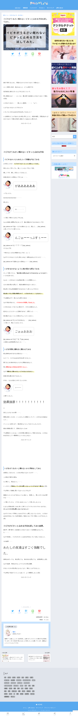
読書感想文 (6, 696)
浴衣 (33, 691)
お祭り (27, 677)
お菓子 (31, 677)
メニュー (7, 714)
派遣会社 (28, 691)
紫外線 (21, 693)
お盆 (23, 677)
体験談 (5, 688)
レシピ (21, 685)
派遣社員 (25, 7)
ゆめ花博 (13, 680)
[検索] (74, 136)
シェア (54, 714)
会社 (29, 685)
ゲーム (33, 680)
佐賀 (33, 685)
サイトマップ (50, 7)
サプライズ (6, 682)
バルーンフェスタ (8, 685)
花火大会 (32, 693)
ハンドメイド (33, 7)
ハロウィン (19, 682)
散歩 (5, 691)
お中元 (9, 677)
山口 (22, 688)
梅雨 (19, 691)
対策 (18, 688)
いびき (47, 619)
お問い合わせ (59, 7)
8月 (5, 677)
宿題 (15, 688)
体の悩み (46, 617)
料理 (9, 691)
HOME (39, 704)
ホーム (25, 707)
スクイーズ (13, 682)
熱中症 (5, 693)
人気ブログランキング (64, 177)
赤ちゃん (13, 696)
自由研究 (27, 693)
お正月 (18, 677)
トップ (70, 714)
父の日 (10, 693)
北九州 (10, 688)
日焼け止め (14, 691)
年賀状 (26, 688)
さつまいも (6, 680)
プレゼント (42, 7)
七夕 (26, 685)
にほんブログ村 (63, 171)
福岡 (17, 693)
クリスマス (19, 680)
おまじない (18, 7)
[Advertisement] (26, 69)
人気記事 (23, 714)
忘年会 (31, 688)
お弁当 (13, 677)
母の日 (23, 691)
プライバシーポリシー (50, 707)
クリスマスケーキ (26, 680)
